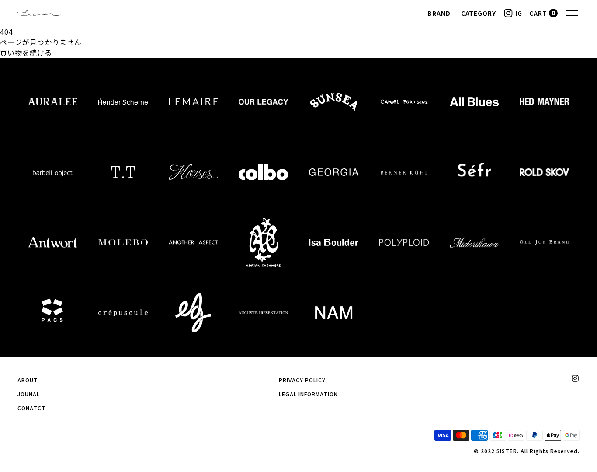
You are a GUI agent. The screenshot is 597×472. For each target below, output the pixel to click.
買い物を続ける (26, 52)
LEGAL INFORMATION (308, 394)
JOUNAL (28, 394)
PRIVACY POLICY (302, 380)
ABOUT (27, 380)
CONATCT (31, 408)
